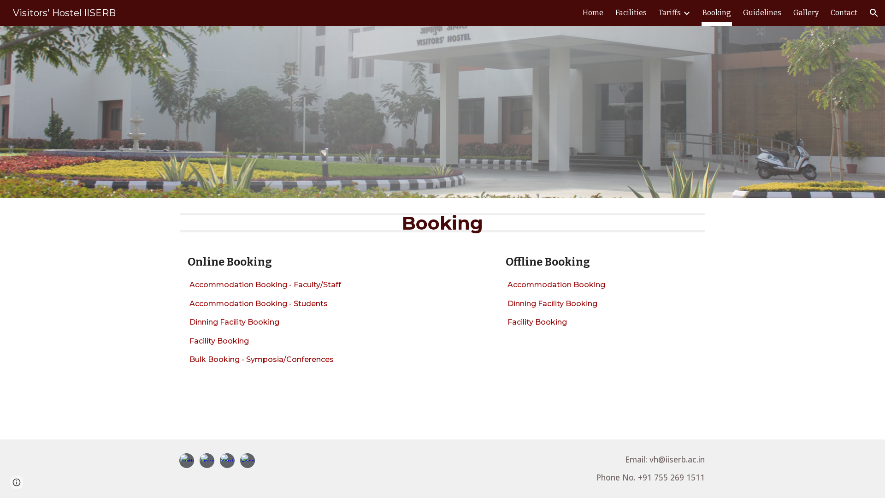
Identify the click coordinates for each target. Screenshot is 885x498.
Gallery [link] (806, 12)
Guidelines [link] (762, 12)
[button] (874, 13)
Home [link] (593, 12)
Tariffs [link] (670, 12)
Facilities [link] (631, 12)
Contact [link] (844, 12)
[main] (442, 222)
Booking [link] (716, 12)
